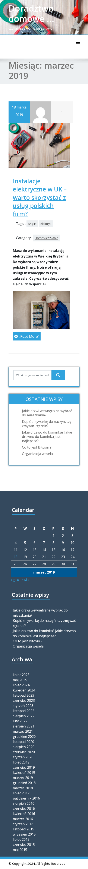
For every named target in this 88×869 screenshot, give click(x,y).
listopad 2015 (23, 829)
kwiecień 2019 (24, 772)
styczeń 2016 (23, 824)
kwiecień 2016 (24, 813)
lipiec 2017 (21, 793)
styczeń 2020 (23, 757)
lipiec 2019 (21, 762)
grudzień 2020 (24, 736)
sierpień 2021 (23, 726)
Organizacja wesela (37, 454)
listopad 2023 (23, 695)
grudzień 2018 (24, 782)
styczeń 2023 (23, 705)
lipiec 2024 (21, 685)
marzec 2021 (23, 731)
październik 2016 (26, 798)
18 (16, 556)
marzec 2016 (23, 818)
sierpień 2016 (23, 803)
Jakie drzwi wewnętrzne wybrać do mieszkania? (47, 413)
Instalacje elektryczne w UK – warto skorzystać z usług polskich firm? (40, 197)
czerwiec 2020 (24, 752)
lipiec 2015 (21, 839)
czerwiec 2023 (24, 700)
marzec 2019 (23, 777)
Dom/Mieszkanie (46, 238)
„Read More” (29, 336)
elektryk (45, 224)
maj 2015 (20, 849)
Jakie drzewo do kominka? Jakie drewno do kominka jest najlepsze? (47, 436)
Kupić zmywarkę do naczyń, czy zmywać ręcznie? (47, 423)
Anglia (32, 224)
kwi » (25, 579)
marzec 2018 (23, 788)
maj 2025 (20, 680)
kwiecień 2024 (24, 690)
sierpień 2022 (23, 716)
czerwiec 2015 (24, 844)
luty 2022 (20, 721)
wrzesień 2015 (24, 834)
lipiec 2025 (21, 674)
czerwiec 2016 (24, 808)
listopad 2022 (23, 710)
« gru (15, 579)
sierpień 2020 (23, 746)
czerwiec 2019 (24, 767)
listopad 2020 (23, 741)
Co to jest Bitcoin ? (36, 447)
